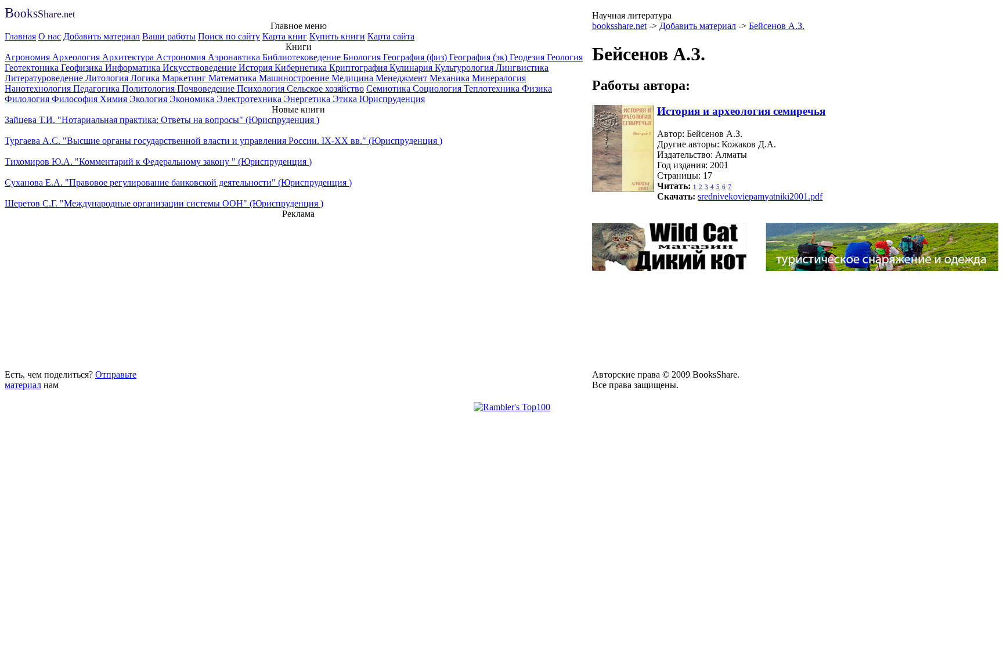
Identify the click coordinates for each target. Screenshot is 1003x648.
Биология (363, 57)
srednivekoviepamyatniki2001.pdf (760, 196)
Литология (108, 78)
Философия (76, 99)
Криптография (359, 68)
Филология (28, 99)
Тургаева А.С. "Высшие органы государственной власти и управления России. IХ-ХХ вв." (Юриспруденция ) (223, 141)
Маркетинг (185, 78)
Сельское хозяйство (325, 88)
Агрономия (28, 57)
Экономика (193, 99)
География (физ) (416, 57)
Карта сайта (390, 36)
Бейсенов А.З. (776, 26)
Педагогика (97, 88)
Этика (346, 99)
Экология (149, 99)
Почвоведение (207, 88)
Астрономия (182, 57)
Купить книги (337, 36)
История (257, 68)
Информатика (134, 68)
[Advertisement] (298, 292)
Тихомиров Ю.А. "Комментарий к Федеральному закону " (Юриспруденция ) (158, 161)
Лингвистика (522, 68)
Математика (233, 78)
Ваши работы (169, 36)
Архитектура (129, 57)
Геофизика (83, 68)
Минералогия (499, 78)
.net (40, 14)
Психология (262, 88)
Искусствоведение (201, 68)
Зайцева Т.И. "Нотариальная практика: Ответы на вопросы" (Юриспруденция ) (162, 120)
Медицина (353, 78)
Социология (438, 88)
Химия (114, 99)
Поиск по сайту (229, 36)
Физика (537, 88)
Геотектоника (33, 68)
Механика (451, 78)
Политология (149, 88)
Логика (146, 78)
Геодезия (528, 57)
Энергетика (308, 99)
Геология (565, 57)
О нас (49, 36)
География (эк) (479, 57)
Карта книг (284, 36)
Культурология (465, 68)
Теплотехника (493, 88)
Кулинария (412, 68)
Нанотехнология (39, 88)
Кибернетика (302, 68)
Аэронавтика (235, 57)
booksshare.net (619, 26)
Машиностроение (295, 78)
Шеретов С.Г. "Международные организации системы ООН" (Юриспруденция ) (164, 203)
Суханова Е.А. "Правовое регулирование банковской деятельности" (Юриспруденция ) (178, 182)
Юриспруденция (392, 99)
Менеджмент (403, 78)
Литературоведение (45, 78)
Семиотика (389, 88)
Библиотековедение (302, 57)
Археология (77, 57)
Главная (20, 36)
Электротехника (250, 99)
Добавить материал (101, 36)
